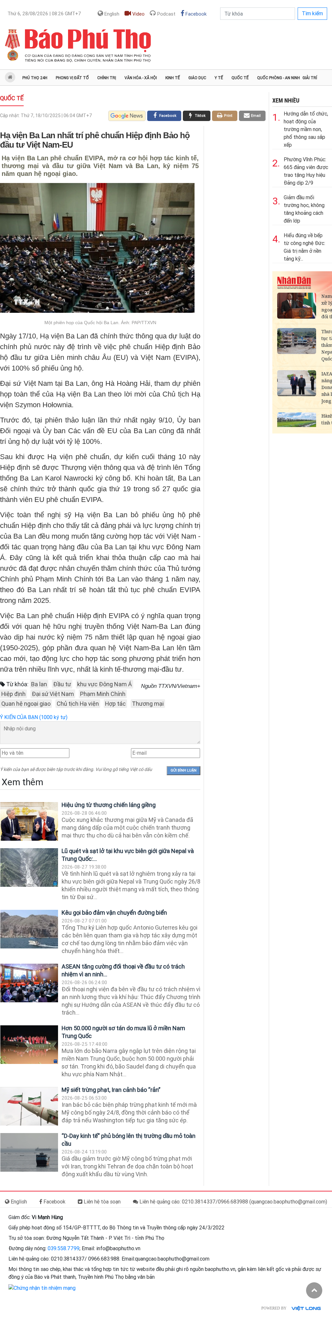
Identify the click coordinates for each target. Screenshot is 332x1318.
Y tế (219, 78)
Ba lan (39, 684)
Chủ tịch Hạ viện (78, 703)
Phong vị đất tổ (72, 78)
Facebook (195, 14)
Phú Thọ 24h (34, 78)
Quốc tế (240, 78)
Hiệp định (13, 693)
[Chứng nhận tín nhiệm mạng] (42, 1288)
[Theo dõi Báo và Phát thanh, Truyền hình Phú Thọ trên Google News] (127, 116)
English (111, 14)
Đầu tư (62, 684)
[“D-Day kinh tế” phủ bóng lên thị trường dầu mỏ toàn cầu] (29, 1152)
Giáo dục (197, 78)
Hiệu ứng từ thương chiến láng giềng (109, 804)
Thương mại (148, 703)
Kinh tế (172, 78)
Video (138, 14)
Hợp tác (115, 703)
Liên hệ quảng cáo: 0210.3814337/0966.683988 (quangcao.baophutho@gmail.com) (232, 1202)
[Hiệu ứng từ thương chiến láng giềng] (29, 821)
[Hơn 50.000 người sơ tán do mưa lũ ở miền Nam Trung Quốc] (29, 1044)
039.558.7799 (63, 1248)
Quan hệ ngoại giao (26, 703)
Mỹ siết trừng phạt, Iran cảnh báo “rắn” (111, 1089)
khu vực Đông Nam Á (104, 684)
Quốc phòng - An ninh (278, 78)
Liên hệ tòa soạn (101, 1202)
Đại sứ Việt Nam (53, 693)
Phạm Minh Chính (102, 693)
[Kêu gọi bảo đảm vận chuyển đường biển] (29, 929)
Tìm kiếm (312, 13)
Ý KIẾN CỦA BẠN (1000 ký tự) (33, 717)
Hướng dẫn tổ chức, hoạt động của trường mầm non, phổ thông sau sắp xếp (306, 129)
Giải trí (309, 78)
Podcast (165, 14)
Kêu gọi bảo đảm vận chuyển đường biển (114, 912)
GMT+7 (44, 14)
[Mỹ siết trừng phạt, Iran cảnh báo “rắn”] (29, 1106)
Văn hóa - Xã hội (140, 78)
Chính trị (106, 78)
